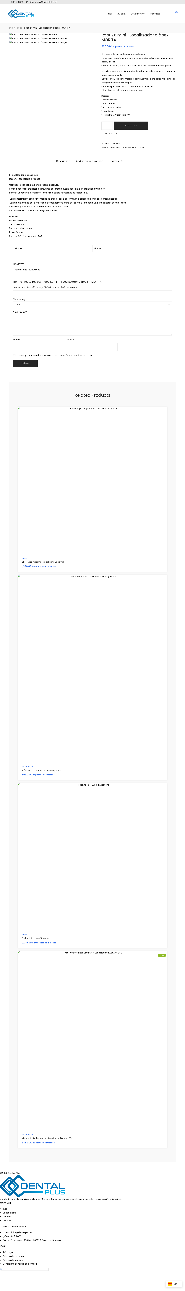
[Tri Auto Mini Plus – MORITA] (171, 28)
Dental (114, 147)
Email (70, 339)
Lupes (24, 558)
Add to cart (131, 125)
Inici (11, 27)
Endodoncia (115, 143)
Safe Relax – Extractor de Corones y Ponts (41, 770)
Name (17, 339)
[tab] (63, 162)
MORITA (131, 147)
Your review (20, 312)
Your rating (20, 299)
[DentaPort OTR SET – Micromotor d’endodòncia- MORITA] (175, 28)
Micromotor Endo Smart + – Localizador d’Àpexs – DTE (47, 1138)
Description (63, 161)
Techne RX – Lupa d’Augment (36, 938)
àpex (109, 147)
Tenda (18, 27)
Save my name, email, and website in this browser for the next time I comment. (56, 355)
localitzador (122, 147)
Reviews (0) (116, 161)
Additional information (89, 161)
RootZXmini (139, 147)
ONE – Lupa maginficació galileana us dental (43, 562)
